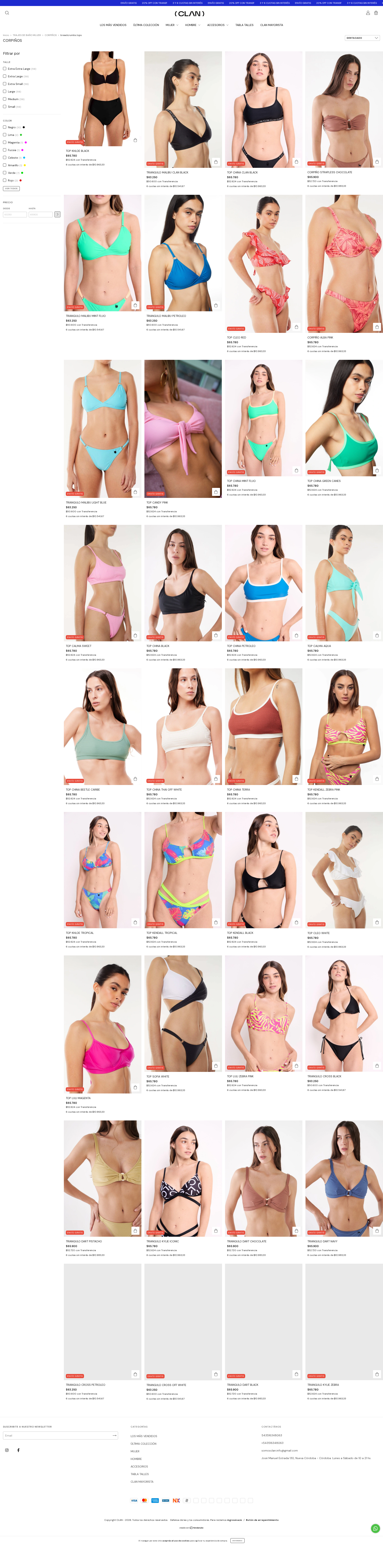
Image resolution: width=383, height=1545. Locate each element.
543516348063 (272, 1435)
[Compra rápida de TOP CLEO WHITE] (377, 922)
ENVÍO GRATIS (49, 3)
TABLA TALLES (244, 25)
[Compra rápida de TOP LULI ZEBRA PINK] (296, 1066)
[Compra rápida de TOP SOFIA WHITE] (216, 1066)
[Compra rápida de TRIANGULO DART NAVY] (377, 1231)
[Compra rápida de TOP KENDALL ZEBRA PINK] (377, 779)
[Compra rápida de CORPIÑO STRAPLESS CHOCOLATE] (377, 162)
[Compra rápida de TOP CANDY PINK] (216, 492)
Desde (6, 208)
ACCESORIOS (216, 25)
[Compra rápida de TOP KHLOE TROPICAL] (135, 922)
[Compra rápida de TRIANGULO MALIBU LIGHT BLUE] (135, 492)
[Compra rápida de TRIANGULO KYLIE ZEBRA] (377, 1374)
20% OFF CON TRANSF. (76, 3)
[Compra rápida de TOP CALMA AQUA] (377, 635)
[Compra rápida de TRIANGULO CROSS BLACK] (377, 1066)
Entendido (237, 1541)
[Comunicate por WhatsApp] (375, 1528)
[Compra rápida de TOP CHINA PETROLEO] (296, 635)
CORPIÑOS (51, 35)
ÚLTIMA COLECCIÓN (146, 25)
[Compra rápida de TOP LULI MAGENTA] (135, 1087)
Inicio (6, 35)
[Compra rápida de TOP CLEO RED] (296, 327)
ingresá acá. (234, 1520)
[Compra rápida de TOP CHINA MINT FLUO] (296, 470)
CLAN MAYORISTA (271, 25)
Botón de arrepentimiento (262, 1520)
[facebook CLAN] (18, 1450)
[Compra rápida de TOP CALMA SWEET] (135, 635)
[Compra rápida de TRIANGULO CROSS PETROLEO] (135, 1374)
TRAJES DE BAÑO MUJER (27, 35)
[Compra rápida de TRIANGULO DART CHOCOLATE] (296, 1231)
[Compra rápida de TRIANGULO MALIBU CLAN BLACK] (216, 162)
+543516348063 (272, 1443)
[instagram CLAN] (7, 1450)
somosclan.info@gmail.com (280, 1450)
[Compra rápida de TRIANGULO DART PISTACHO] (135, 1231)
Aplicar (57, 214)
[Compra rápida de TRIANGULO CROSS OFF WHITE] (216, 1374)
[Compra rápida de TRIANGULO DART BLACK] (296, 1374)
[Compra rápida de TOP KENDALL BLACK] (296, 922)
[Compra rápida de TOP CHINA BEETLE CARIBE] (135, 779)
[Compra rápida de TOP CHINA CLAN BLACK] (296, 162)
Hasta (32, 208)
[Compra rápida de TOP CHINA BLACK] (216, 635)
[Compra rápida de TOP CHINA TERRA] (296, 779)
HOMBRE (191, 25)
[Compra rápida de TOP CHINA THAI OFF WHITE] (216, 779)
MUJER (170, 25)
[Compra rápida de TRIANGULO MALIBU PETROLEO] (216, 305)
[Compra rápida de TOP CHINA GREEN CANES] (377, 470)
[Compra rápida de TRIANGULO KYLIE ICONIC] (216, 1231)
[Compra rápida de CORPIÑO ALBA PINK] (377, 327)
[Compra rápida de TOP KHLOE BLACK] (135, 140)
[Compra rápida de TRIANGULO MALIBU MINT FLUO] (135, 305)
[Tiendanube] (191, 1528)
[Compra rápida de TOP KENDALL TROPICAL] (216, 922)
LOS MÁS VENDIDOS (113, 25)
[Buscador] (7, 13)
